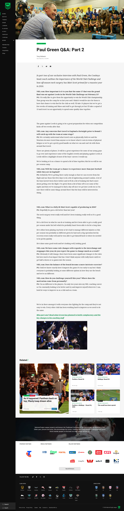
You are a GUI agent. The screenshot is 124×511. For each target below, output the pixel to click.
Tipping (5, 37)
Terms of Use (22, 507)
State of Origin (41, 43)
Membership (5, 44)
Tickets (4, 47)
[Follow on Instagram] (44, 476)
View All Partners (69, 469)
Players (5, 28)
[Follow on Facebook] (36, 476)
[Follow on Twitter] (40, 476)
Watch (4, 16)
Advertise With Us (53, 507)
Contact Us (45, 507)
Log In (6, 508)
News (4, 13)
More (4, 40)
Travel (4, 19)
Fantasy (5, 34)
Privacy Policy (29, 507)
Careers (36, 507)
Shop (3, 53)
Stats (4, 31)
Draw (4, 22)
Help (40, 507)
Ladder (4, 25)
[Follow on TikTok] (33, 476)
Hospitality (5, 50)
